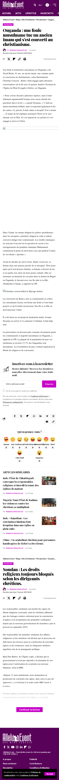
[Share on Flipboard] (14, 59)
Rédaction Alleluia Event (18, 50)
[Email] (47, 421)
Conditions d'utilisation (29, 775)
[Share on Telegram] (47, 416)
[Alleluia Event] (13, 5)
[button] (49, 774)
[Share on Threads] (53, 416)
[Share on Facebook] (14, 416)
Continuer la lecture (29, 709)
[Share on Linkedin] (40, 416)
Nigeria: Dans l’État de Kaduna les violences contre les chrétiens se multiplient (20, 503)
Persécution (8, 24)
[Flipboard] (25, 747)
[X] (8, 747)
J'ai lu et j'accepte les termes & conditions (21, 391)
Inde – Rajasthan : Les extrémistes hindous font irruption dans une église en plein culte (18, 523)
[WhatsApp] (29, 747)
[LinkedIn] (21, 747)
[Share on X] (8, 59)
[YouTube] (12, 747)
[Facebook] (4, 747)
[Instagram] (17, 747)
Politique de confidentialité (13, 402)
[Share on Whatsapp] (34, 416)
